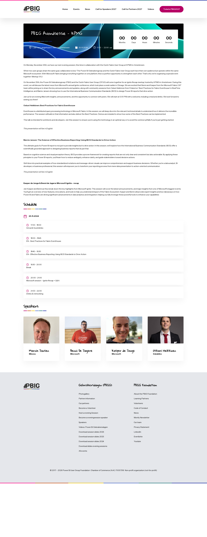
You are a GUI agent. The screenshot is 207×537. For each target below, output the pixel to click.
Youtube (137, 441)
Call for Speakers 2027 (105, 9)
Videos (151, 9)
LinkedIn (137, 432)
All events (83, 451)
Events (76, 9)
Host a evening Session (88, 413)
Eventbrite (138, 436)
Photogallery (84, 394)
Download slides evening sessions (93, 446)
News (87, 9)
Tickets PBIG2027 (171, 9)
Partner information (87, 398)
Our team (137, 422)
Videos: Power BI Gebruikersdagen (93, 427)
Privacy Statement (141, 427)
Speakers (82, 422)
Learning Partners (141, 398)
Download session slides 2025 (91, 436)
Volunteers (138, 403)
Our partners (84, 403)
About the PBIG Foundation (145, 394)
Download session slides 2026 (91, 432)
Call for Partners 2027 (132, 9)
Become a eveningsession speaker (93, 417)
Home (65, 9)
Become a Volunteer (87, 408)
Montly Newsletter (141, 417)
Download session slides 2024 (91, 441)
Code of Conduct (141, 408)
